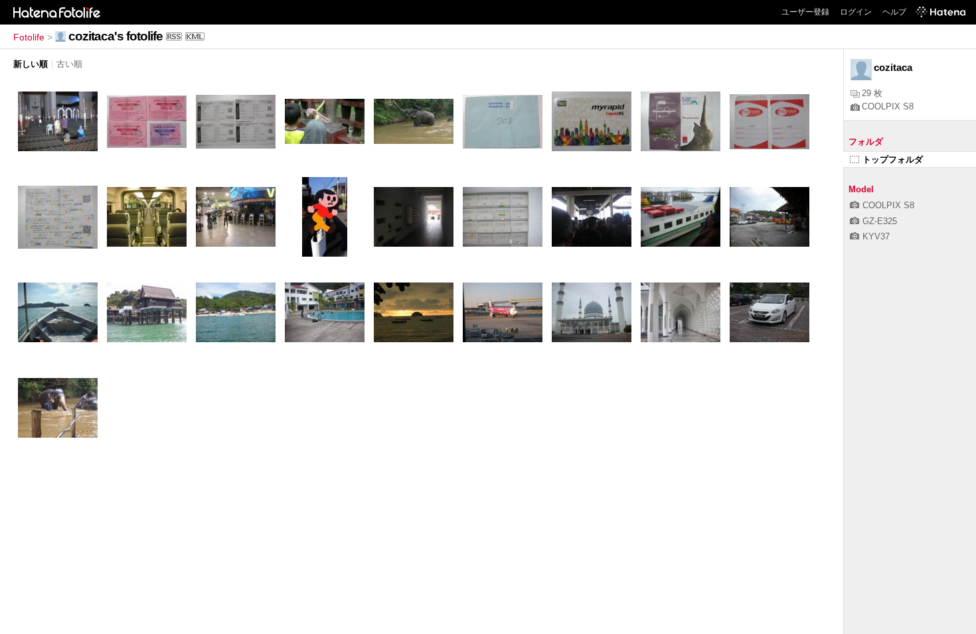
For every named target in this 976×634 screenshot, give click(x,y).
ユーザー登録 (805, 12)
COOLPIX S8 (888, 106)
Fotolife (28, 37)
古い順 (69, 64)
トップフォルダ (892, 159)
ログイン (856, 12)
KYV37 (876, 236)
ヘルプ (894, 12)
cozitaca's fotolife (115, 36)
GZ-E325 (879, 221)
